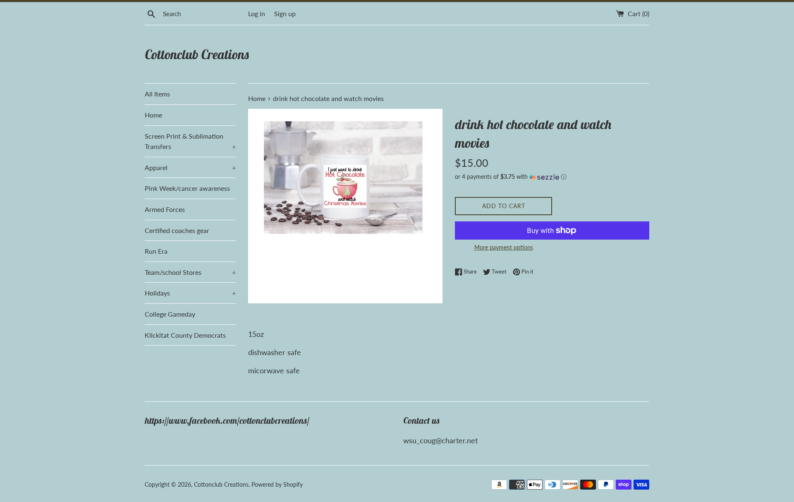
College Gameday (170, 314)
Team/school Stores (190, 272)
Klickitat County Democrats (185, 335)
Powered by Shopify (277, 484)
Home (153, 115)
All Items (157, 94)
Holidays (190, 293)
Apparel (190, 167)
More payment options (503, 247)
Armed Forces (165, 209)
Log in (256, 13)
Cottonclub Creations (197, 54)
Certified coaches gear (177, 230)
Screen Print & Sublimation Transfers (190, 141)
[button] (552, 177)
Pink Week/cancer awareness (187, 188)
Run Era (156, 251)
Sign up (285, 13)
